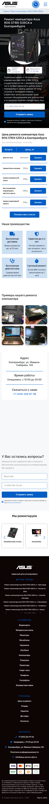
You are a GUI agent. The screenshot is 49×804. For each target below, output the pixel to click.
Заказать (38, 158)
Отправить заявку (24, 114)
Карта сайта (42, 798)
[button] (4, 537)
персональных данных (24, 122)
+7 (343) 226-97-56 (24, 394)
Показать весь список (24, 214)
